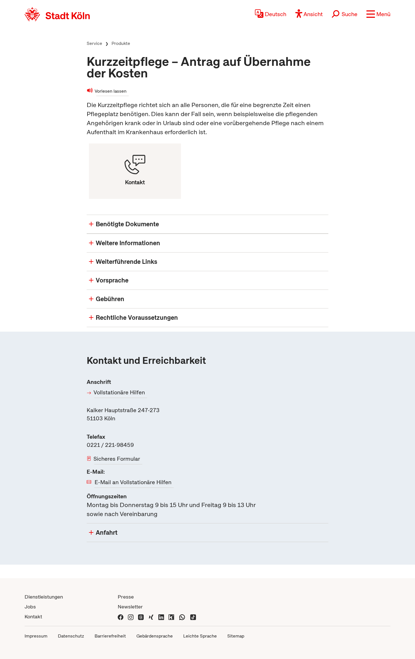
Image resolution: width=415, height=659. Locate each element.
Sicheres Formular (117, 458)
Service (94, 43)
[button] (378, 14)
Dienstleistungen (44, 596)
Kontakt (33, 616)
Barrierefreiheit (110, 636)
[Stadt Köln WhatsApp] (182, 616)
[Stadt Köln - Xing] (151, 616)
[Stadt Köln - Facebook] (120, 616)
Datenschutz (71, 636)
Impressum (36, 636)
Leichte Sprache (200, 636)
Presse (126, 596)
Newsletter (130, 606)
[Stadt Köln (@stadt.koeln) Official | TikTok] (193, 616)
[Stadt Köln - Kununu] (171, 616)
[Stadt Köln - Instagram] (131, 616)
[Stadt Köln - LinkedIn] (161, 616)
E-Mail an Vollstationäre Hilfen (133, 482)
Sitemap (235, 636)
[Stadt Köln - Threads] (141, 616)
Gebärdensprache (154, 636)
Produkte (121, 43)
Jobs (30, 606)
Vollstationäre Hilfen (119, 392)
